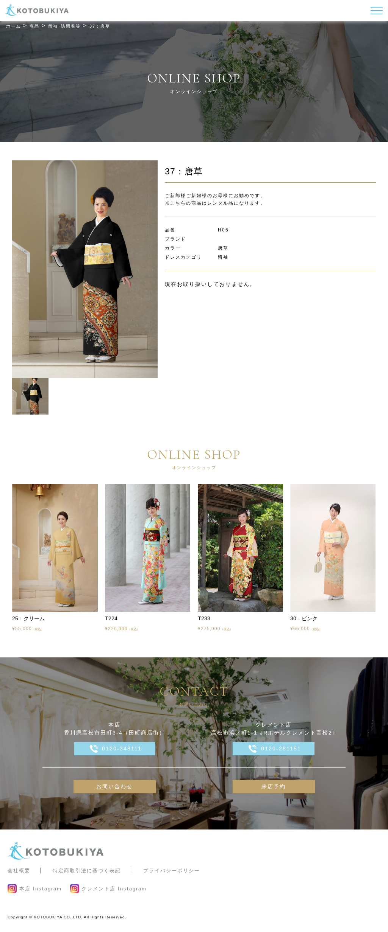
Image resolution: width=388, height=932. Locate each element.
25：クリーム (28, 618)
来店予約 (273, 786)
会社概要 (19, 870)
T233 (204, 618)
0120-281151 (281, 749)
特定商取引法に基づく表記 (87, 870)
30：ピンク (304, 618)
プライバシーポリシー (171, 870)
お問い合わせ (114, 786)
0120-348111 (122, 749)
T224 (111, 618)
